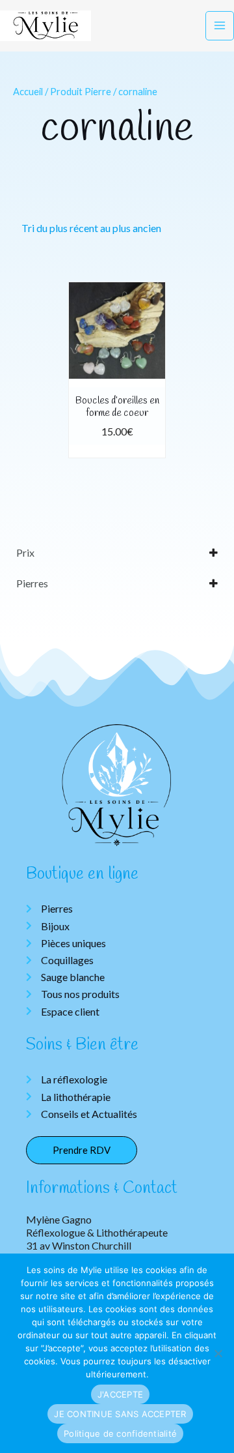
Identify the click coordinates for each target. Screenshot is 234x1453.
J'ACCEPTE (120, 1394)
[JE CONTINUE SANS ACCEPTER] (217, 1353)
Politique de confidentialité (120, 1433)
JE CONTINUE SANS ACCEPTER (120, 1414)
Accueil (28, 91)
